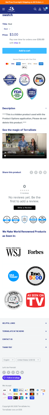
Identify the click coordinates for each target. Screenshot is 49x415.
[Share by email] (45, 172)
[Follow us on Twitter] (8, 372)
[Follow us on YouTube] (17, 372)
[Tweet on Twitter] (40, 172)
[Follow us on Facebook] (4, 372)
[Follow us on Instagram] (13, 372)
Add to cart (24, 50)
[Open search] (35, 9)
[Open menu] (3, 9)
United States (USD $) (26, 360)
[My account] (40, 9)
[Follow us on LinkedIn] (22, 372)
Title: (7, 24)
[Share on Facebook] (31, 172)
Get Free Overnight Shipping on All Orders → (24, 2)
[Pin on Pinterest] (36, 172)
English (7, 360)
